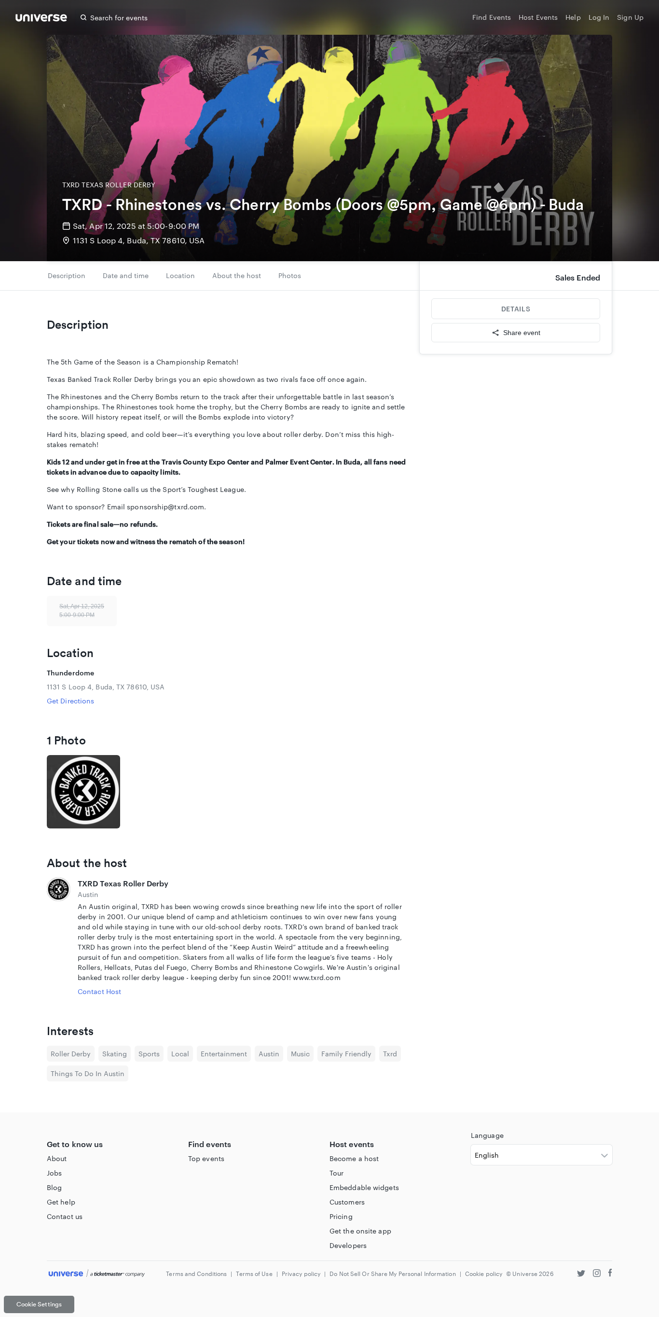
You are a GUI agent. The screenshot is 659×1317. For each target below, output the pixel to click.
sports (149, 1054)
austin (269, 1054)
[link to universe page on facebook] (610, 1274)
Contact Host (99, 991)
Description (66, 275)
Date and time (126, 275)
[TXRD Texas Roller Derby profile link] (58, 937)
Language (487, 1135)
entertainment (224, 1054)
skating (114, 1054)
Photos (289, 275)
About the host (236, 275)
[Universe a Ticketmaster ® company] (97, 1273)
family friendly (346, 1054)
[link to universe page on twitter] (581, 1274)
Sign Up (630, 17)
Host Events (538, 17)
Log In (599, 17)
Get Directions (70, 701)
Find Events (491, 17)
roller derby (71, 1054)
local (180, 1054)
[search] (83, 17)
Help (572, 17)
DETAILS (515, 309)
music (300, 1054)
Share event (521, 332)
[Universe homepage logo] (41, 19)
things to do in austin (87, 1073)
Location (180, 275)
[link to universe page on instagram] (597, 1274)
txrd (390, 1054)
